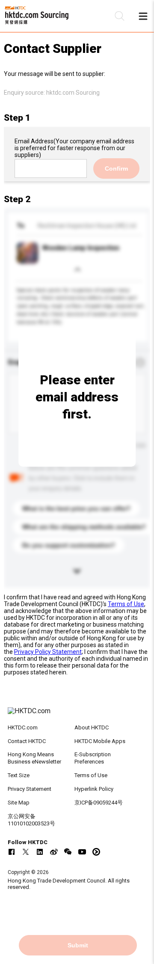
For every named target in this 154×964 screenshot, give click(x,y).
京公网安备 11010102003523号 (31, 820)
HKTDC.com (23, 727)
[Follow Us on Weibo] (54, 852)
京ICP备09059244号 (98, 802)
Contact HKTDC (27, 741)
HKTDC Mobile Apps (99, 741)
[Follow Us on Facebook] (11, 852)
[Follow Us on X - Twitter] (26, 852)
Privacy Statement (29, 789)
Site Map (19, 802)
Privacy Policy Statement (48, 651)
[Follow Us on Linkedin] (40, 852)
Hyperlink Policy (93, 789)
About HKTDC (91, 727)
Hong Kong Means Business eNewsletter (34, 758)
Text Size (19, 775)
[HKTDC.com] (77, 715)
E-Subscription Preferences (92, 758)
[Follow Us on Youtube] (82, 852)
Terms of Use (126, 604)
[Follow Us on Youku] (96, 852)
